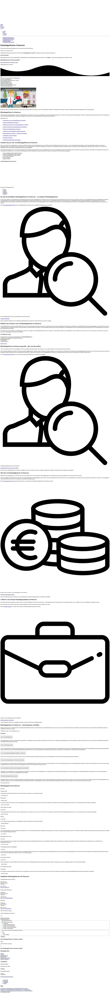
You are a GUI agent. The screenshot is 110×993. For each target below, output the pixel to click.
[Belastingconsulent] (55, 716)
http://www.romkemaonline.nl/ (7, 898)
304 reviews (17, 78)
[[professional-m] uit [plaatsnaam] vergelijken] (55, 464)
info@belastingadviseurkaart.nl (7, 976)
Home (2, 24)
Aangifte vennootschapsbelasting (9, 927)
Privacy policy (3, 956)
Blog (1, 25)
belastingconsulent (7, 606)
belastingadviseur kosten (9, 481)
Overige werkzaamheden (8, 928)
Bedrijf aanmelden (4, 955)
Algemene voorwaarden (5, 958)
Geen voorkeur (6, 934)
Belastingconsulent (7, 41)
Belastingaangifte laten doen (8, 38)
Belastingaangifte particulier (8, 42)
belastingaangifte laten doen (9, 205)
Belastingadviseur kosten (8, 39)
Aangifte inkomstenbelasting (8, 924)
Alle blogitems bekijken (5, 991)
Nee (4, 933)
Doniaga (4, 194)
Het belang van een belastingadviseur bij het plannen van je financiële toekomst (16, 990)
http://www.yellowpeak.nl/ (6, 908)
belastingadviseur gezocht (9, 354)
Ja (3, 932)
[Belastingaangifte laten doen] (55, 315)
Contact (2, 28)
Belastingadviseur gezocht (8, 37)
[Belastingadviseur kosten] (55, 591)
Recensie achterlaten (5, 959)
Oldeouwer (5, 192)
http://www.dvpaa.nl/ (5, 887)
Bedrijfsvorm (5, 918)
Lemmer (4, 190)
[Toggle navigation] (1, 29)
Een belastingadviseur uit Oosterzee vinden (9, 62)
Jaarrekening (5, 923)
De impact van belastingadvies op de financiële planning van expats (14, 988)
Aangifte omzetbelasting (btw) (9, 925)
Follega (4, 189)
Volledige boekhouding (7, 922)
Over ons (2, 26)
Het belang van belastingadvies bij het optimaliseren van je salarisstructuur (15, 989)
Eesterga (4, 191)
